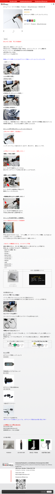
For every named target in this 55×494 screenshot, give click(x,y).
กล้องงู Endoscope (41, 24)
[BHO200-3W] (13, 19)
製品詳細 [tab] (5, 39)
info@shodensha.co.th (11, 428)
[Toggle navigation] (53, 4)
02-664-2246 (8, 426)
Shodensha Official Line (41, 1)
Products (33, 24)
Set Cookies (44, 491)
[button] (51, 4)
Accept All (49, 491)
